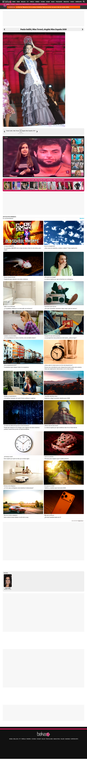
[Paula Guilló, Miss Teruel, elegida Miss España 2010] (60, 185)
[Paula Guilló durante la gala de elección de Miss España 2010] (69, 185)
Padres (28, 739)
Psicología (49, 739)
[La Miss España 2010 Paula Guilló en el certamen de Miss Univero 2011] (25, 185)
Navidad (67, 739)
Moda (11, 739)
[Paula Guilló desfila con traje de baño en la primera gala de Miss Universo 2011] (8, 185)
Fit (20, 739)
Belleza (15, 739)
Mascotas (56, 739)
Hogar (39, 739)
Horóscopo (74, 739)
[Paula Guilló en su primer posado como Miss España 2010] (51, 185)
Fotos (12, 4)
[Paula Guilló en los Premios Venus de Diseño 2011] (77, 185)
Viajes (62, 739)
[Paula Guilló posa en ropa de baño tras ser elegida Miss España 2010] (42, 185)
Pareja (23, 739)
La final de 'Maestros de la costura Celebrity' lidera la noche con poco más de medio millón (38, 7)
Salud (43, 739)
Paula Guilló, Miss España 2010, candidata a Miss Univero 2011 (31, 4)
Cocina (34, 739)
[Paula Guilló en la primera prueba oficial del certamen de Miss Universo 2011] (16, 185)
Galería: (43, 179)
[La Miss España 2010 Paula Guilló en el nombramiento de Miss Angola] (34, 185)
